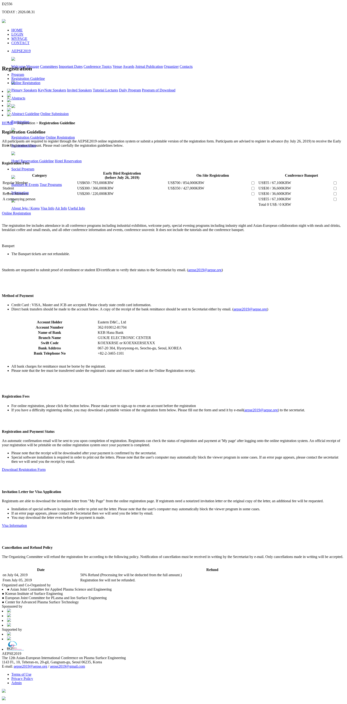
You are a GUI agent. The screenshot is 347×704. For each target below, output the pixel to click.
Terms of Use (21, 674)
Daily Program (130, 90)
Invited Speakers (79, 90)
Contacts (186, 66)
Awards (128, 66)
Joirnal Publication (149, 66)
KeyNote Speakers (52, 90)
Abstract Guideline (25, 114)
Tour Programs (51, 185)
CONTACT (20, 43)
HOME (17, 30)
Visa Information (14, 526)
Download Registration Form (24, 470)
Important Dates (71, 66)
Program (17, 75)
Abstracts (18, 98)
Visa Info (47, 208)
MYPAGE (19, 39)
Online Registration (60, 137)
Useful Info (76, 208)
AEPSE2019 (21, 51)
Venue (117, 66)
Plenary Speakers (24, 90)
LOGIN (17, 34)
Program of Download (158, 90)
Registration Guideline (28, 137)
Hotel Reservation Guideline (32, 161)
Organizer (171, 66)
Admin (16, 683)
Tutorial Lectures (105, 90)
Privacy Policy (22, 679)
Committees (49, 66)
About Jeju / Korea (25, 208)
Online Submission (54, 114)
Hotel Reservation (68, 161)
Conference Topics (98, 66)
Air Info (61, 208)
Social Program (22, 169)
